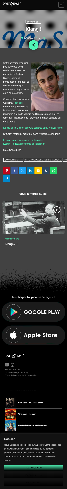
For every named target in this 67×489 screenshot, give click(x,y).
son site (19, 103)
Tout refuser (33, 483)
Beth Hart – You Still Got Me (30, 403)
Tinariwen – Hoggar (27, 414)
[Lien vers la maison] (12, 5)
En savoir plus (33, 475)
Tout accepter (33, 468)
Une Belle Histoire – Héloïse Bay (32, 425)
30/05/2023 (28, 37)
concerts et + (33, 21)
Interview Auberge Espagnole (43, 160)
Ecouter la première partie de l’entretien (23, 140)
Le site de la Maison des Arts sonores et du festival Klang (33, 127)
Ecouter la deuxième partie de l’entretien (24, 143)
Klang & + (11, 244)
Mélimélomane (12, 238)
